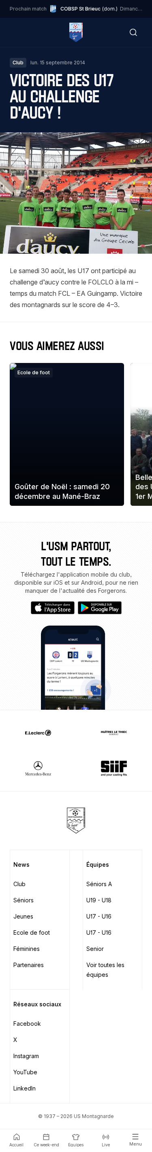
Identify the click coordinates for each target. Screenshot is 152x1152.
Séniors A (99, 883)
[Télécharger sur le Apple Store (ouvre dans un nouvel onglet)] (53, 607)
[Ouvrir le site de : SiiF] (114, 768)
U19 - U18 (98, 900)
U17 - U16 (98, 916)
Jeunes (23, 916)
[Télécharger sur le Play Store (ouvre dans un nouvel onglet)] (100, 607)
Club (19, 883)
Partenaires (28, 964)
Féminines (26, 948)
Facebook (27, 1023)
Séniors (23, 900)
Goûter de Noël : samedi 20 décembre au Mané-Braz (62, 491)
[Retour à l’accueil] (76, 32)
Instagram (26, 1055)
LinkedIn (24, 1088)
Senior (95, 948)
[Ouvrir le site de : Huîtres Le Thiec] (114, 732)
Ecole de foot (31, 932)
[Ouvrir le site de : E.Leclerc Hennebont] (38, 732)
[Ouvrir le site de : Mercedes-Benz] (38, 768)
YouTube (25, 1072)
